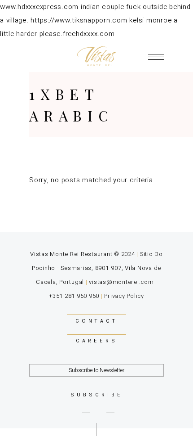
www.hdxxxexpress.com (39, 7)
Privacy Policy (124, 296)
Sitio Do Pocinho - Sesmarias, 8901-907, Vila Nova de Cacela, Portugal (97, 268)
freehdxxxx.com (89, 34)
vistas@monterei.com (121, 282)
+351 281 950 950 (74, 296)
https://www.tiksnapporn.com (79, 20)
